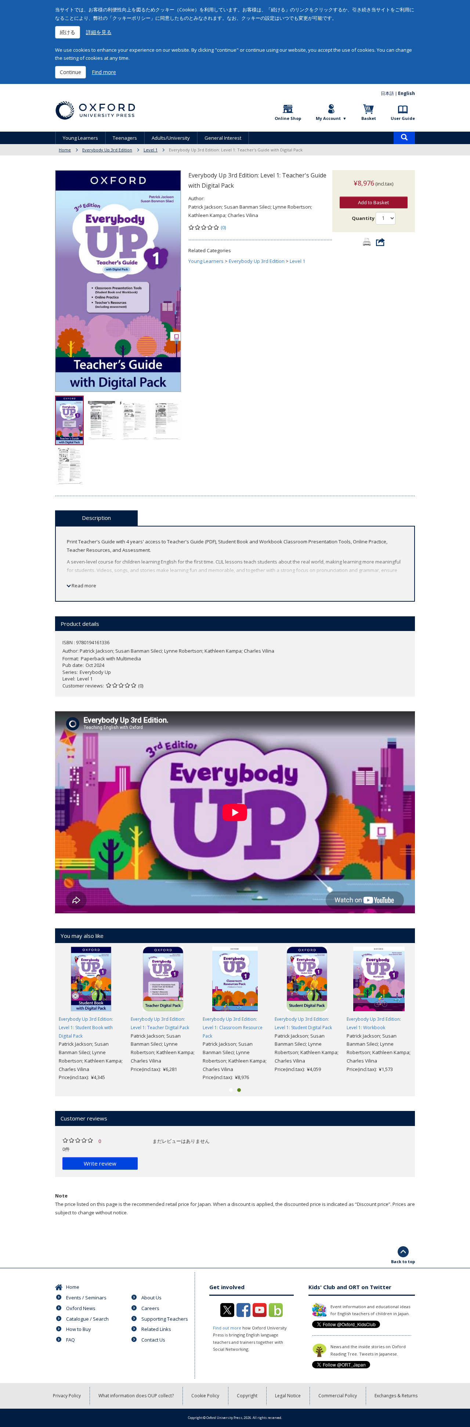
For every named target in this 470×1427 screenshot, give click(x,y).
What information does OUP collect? (136, 1396)
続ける (67, 32)
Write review (100, 1163)
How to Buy (78, 1329)
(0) (223, 227)
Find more (104, 72)
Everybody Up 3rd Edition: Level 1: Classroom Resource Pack (233, 1027)
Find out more (227, 1328)
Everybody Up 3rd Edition (107, 150)
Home (65, 150)
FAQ (70, 1339)
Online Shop (288, 118)
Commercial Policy (337, 1396)
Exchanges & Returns (396, 1396)
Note (61, 1195)
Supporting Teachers (164, 1319)
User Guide (403, 118)
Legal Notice (288, 1396)
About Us (151, 1297)
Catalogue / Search (87, 1319)
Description (96, 517)
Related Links (156, 1329)
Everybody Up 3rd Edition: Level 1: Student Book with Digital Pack (86, 1027)
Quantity (363, 218)
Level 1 (151, 150)
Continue (70, 72)
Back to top (403, 1261)
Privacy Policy (67, 1396)
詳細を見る (99, 32)
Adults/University (171, 138)
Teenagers (125, 138)
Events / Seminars (86, 1297)
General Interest (223, 138)
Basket (368, 118)
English (406, 93)
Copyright (247, 1396)
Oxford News (80, 1308)
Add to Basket (373, 202)
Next (426, 1014)
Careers (150, 1308)
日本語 (387, 93)
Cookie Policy (205, 1396)
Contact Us (153, 1339)
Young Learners (80, 138)
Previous (44, 1014)
